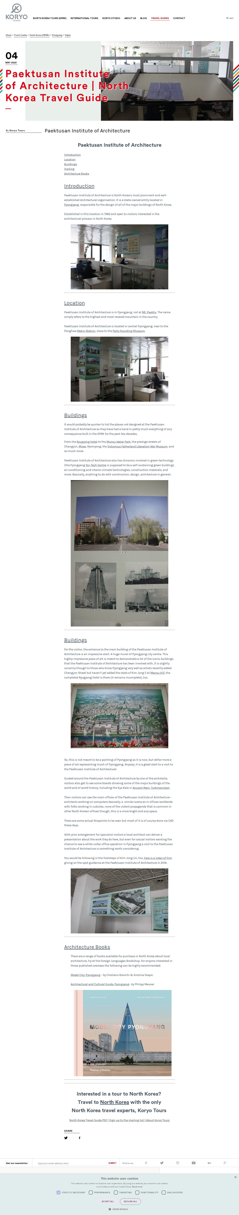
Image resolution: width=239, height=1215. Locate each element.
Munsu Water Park (118, 442)
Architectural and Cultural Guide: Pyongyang (100, 984)
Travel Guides (20, 35)
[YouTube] (194, 1164)
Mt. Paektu (149, 312)
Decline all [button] (130, 1201)
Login (230, 18)
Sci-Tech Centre (96, 465)
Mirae (82, 446)
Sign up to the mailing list (126, 1120)
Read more (137, 1186)
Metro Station (86, 331)
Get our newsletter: (17, 1163)
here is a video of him (158, 858)
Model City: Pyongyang (85, 975)
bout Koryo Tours (159, 1120)
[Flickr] (209, 1163)
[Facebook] (79, 1138)
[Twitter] (66, 1138)
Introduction (72, 155)
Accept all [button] (108, 1201)
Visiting (69, 169)
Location (70, 159)
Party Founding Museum (129, 331)
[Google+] (225, 1164)
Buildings (70, 164)
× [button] (235, 1177)
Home (8, 35)
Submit (112, 1163)
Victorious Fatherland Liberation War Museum (137, 446)
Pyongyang (57, 35)
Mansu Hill (157, 673)
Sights (68, 35)
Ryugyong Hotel (87, 442)
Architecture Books (76, 173)
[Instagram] (177, 1164)
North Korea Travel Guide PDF (88, 1120)
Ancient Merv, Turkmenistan (151, 788)
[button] (119, 1209)
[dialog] (119, 1194)
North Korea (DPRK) (39, 35)
